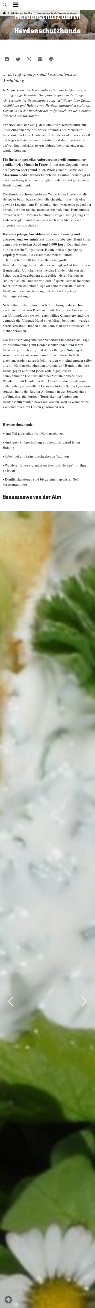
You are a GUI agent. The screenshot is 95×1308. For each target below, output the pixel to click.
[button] (8, 1299)
